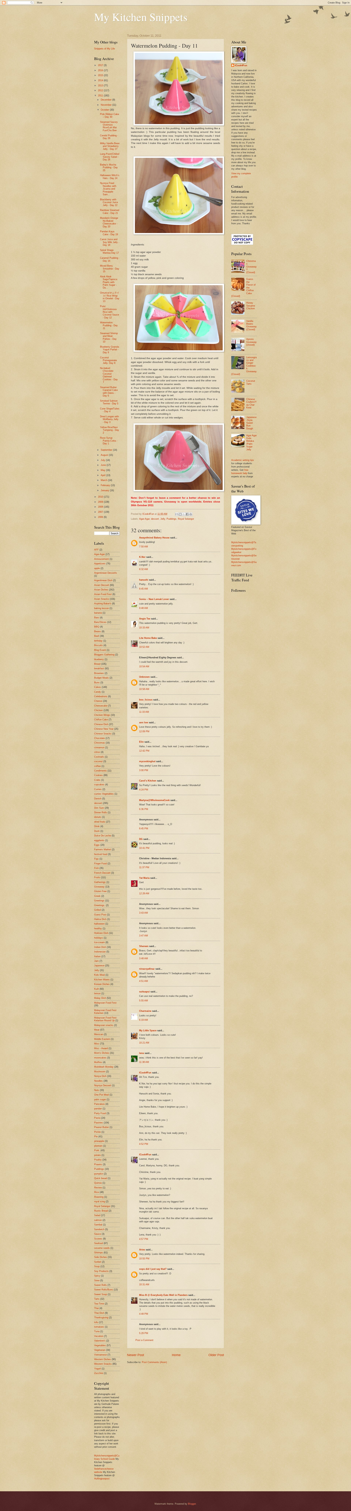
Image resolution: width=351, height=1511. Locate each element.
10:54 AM (144, 666)
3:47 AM (143, 935)
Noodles (98, 1080)
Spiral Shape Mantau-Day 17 (109, 251)
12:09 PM (144, 731)
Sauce (97, 1234)
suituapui (144, 991)
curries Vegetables (104, 793)
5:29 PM (143, 1333)
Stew (96, 1280)
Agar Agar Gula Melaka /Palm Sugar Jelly (251, 442)
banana (98, 612)
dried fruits (99, 821)
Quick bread (100, 1178)
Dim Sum (99, 807)
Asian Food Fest (103, 594)
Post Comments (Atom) (154, 1362)
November (106, 104)
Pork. (97, 1150)
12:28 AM (144, 893)
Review (98, 1187)
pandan (98, 1108)
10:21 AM (144, 1042)
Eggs (97, 845)
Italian (97, 956)
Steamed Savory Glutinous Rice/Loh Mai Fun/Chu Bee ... (110, 126)
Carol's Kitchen (147, 780)
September (107, 450)
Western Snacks (103, 1363)
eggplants (99, 840)
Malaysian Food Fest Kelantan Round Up (105, 1019)
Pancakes (99, 1104)
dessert (155, 518)
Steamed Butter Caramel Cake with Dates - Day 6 (109, 391)
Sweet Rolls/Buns (103, 1289)
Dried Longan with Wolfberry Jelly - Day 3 (109, 419)
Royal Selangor (186, 518)
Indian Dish (100, 947)
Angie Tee (144, 618)
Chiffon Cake (101, 719)
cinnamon (99, 747)
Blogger (192, 1503)
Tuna (96, 1331)
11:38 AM (144, 1062)
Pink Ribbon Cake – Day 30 (109, 115)
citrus (97, 752)
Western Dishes (102, 1359)
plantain (98, 1145)
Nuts (96, 1090)
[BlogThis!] (180, 514)
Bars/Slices (100, 622)
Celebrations (100, 696)
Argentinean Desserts (105, 572)
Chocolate (99, 738)
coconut (98, 761)
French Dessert (102, 872)
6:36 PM (143, 809)
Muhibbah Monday (104, 1066)
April (103, 475)
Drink (97, 826)
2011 (101, 95)
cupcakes (99, 784)
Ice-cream (99, 942)
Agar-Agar (144, 518)
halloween (99, 923)
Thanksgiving (101, 1317)
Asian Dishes (101, 589)
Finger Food (100, 863)
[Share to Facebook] (187, 514)
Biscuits (98, 645)
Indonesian (100, 951)
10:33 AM (144, 627)
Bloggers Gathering (104, 654)
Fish (96, 868)
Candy (97, 691)
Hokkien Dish (101, 933)
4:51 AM (143, 981)
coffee (97, 766)
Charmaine (145, 1011)
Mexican (98, 1034)
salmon (98, 1220)
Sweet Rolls (100, 1285)
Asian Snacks (101, 599)
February (106, 485)
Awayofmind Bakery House (154, 537)
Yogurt (97, 1368)
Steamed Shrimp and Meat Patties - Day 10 (109, 337)
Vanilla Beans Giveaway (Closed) (251, 325)
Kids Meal (99, 974)
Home (176, 1355)
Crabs (97, 780)
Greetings (99, 900)
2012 (101, 90)
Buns (97, 682)
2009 (101, 502)
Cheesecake (100, 705)
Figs (96, 858)
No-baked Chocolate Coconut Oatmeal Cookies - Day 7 (109, 375)
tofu (96, 1322)
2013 (101, 85)
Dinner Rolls (100, 812)
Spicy (97, 1275)
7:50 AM (143, 546)
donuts (97, 817)
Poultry (98, 1159)
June (104, 465)
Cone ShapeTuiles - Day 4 (109, 410)
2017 (101, 65)
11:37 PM (144, 867)
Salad (97, 1215)
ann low (143, 722)
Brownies (99, 673)
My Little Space (147, 1030)
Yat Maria (144, 878)
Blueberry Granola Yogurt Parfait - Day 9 (109, 349)
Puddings (171, 518)
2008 (101, 506)
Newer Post (135, 1355)
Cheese (98, 701)
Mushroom (99, 1071)
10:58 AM (144, 689)
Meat (96, 1029)
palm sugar (100, 1099)
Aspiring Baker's (102, 603)
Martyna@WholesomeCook (154, 800)
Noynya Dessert (102, 1085)
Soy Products (101, 1271)
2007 (101, 512)
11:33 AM (144, 712)
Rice (96, 1192)
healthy (98, 928)
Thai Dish (99, 1313)
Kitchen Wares (102, 979)
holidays (98, 937)
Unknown (144, 676)
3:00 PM (143, 770)
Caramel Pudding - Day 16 (110, 259)
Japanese (99, 965)
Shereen (143, 946)
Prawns (98, 1164)
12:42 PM (144, 750)
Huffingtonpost (102, 1478)
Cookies (98, 775)
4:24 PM (143, 789)
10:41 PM (144, 848)
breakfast (99, 668)
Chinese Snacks (103, 733)
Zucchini (98, 1373)
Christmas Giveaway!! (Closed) (251, 267)
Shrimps (98, 1252)
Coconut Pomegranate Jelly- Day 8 (108, 360)
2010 (101, 496)
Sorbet (97, 1261)
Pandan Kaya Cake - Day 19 (109, 233)
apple (97, 568)
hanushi (143, 579)
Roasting (98, 1197)
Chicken (98, 710)
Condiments (100, 770)
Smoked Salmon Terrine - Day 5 (109, 402)
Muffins (98, 1062)
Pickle (97, 1132)
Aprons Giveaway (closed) (251, 342)
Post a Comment (144, 1340)
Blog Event (100, 650)
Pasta (97, 1118)
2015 (101, 75)
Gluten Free (100, 891)
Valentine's (99, 1340)
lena (141, 1053)
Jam (96, 961)
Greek (97, 896)
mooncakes (100, 1057)
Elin (141, 741)
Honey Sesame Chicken (250, 305)
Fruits (97, 877)
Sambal (98, 1224)
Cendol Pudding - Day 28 (109, 137)
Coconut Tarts (250, 382)
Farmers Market (102, 849)
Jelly (162, 518)
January (105, 490)
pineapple (99, 1141)
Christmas (99, 742)
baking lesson (101, 608)
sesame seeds (102, 1248)
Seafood (98, 1243)
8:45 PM (143, 828)
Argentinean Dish (103, 580)
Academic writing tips (242, 460)
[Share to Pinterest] (191, 514)
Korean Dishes (102, 984)
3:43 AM (143, 912)
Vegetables (100, 1345)
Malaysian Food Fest (105, 1002)
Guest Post (100, 914)
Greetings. (99, 905)
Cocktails (99, 756)
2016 (101, 70)
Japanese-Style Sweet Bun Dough (251, 423)
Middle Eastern (102, 1039)
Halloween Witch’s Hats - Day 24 (109, 176)
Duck (97, 831)
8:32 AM (143, 569)
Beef (96, 636)
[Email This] (177, 514)
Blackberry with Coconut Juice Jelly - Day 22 (109, 202)
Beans (97, 631)
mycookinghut (147, 761)
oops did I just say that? (153, 1269)
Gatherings (100, 882)
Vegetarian (99, 1350)
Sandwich (99, 1229)
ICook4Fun (145, 1072)
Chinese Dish (101, 724)
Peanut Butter (101, 1127)
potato (97, 1155)
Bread (97, 664)
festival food (100, 854)
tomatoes (99, 1326)
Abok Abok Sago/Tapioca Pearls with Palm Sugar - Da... (108, 282)
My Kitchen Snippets (140, 16)
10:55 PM (144, 1258)
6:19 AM (143, 1020)
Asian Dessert (101, 585)
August (105, 455)
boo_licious (145, 699)
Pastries (98, 1122)
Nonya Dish (100, 1076)
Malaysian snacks (103, 1025)
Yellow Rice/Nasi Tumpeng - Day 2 (109, 430)
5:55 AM (143, 1000)
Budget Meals (101, 677)
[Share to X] (184, 514)
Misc (96, 1043)
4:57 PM (143, 1239)
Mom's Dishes (101, 1053)
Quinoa (98, 1182)
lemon (97, 993)
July (103, 460)
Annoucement (101, 559)
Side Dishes (100, 1257)
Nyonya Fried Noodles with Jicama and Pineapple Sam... (108, 189)
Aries (142, 1249)
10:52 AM (144, 647)
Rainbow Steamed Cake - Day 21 (109, 211)
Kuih (96, 989)
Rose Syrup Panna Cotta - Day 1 (108, 440)
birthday (98, 640)
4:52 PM (143, 1144)
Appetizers (99, 563)
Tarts (96, 1299)
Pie (96, 1136)
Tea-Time (99, 1303)
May (103, 470)
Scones (98, 1238)
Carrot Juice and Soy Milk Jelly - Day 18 (109, 242)
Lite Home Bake (148, 638)
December (106, 99)
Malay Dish (100, 998)
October (105, 109)
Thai (96, 1308)
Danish (97, 798)
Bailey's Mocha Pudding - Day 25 (109, 167)
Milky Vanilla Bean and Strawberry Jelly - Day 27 (110, 146)
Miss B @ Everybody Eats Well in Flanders (163, 1295)
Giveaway (99, 886)
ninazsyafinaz (147, 968)
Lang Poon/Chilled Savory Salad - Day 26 (109, 157)
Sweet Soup (100, 1294)
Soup (97, 1266)
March (104, 480)
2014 (101, 80)
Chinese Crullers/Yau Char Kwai (251, 403)
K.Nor (142, 557)
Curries (98, 789)
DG (141, 839)
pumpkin (98, 1173)
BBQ (96, 626)
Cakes (97, 687)
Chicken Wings (102, 715)
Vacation (98, 1336)
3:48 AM (143, 958)
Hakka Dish (100, 919)
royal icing (99, 1201)
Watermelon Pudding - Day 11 (109, 325)
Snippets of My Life (104, 48)
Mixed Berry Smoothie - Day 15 (109, 268)
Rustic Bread (101, 1210)
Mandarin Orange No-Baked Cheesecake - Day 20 (109, 222)
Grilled (97, 909)
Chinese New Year (104, 728)
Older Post (216, 1355)
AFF (96, 549)
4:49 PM (143, 1313)
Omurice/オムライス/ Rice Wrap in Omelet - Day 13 (109, 297)
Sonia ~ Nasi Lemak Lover (154, 599)
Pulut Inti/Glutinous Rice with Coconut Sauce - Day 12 (109, 312)
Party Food (100, 1113)
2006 (101, 517)
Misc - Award (101, 1048)
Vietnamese (100, 1354)
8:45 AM (143, 588)
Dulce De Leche (102, 835)
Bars (96, 617)
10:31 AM (144, 1284)
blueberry (99, 659)
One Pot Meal (101, 1094)
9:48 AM (143, 608)
